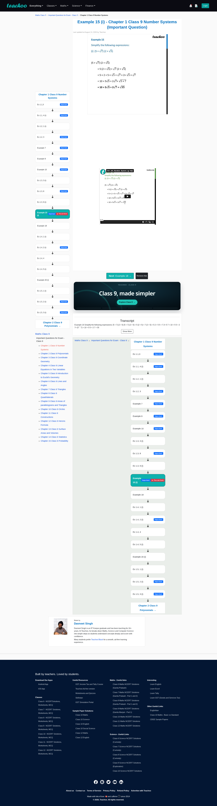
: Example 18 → (120, 276)
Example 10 (52, 170)
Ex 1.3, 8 (52, 191)
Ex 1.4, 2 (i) (52, 247)
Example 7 (52, 148)
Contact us (80, 791)
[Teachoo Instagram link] (102, 782)
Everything (35, 6)
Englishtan (154, 710)
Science (76, 6)
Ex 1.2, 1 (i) (41, 126)
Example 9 (52, 159)
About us (70, 791)
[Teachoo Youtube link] (115, 782)
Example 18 (42, 226)
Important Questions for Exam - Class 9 (63, 15)
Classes (51, 6)
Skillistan (79, 698)
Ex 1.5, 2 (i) (52, 302)
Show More (127, 331)
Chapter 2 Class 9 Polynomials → (52, 324)
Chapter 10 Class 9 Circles (53, 409)
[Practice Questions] (196, 5)
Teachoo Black (97, 640)
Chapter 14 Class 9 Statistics (54, 437)
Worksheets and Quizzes (85, 693)
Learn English (155, 684)
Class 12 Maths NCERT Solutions (126, 726)
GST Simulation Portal (84, 702)
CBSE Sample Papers (159, 719)
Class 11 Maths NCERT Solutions (126, 721)
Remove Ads (142, 276)
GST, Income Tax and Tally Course (89, 684)
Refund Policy (123, 791)
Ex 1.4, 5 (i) (41, 269)
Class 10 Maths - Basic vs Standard (164, 715)
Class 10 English (82, 724)
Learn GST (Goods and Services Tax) (165, 698)
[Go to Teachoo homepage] (17, 6)
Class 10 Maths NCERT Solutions (126, 717)
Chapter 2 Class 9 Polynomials (54, 353)
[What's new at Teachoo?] (190, 5)
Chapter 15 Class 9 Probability (54, 441)
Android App (43, 684)
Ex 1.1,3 (52, 105)
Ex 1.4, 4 (40, 258)
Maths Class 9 (40, 15)
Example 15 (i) (52, 214)
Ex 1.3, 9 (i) (41, 202)
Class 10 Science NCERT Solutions (127, 771)
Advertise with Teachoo (141, 791)
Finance (89, 6)
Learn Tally (154, 693)
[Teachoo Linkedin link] (121, 782)
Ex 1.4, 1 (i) (41, 237)
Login (205, 6)
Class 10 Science (82, 719)
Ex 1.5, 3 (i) (52, 312)
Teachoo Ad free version (85, 689)
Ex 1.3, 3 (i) (41, 180)
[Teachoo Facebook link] (96, 782)
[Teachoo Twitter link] (108, 782)
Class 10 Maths (81, 715)
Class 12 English (82, 737)
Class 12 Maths (81, 733)
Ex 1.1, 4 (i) (52, 115)
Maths (63, 6)
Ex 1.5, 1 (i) (41, 291)
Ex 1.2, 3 (52, 137)
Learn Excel (155, 689)
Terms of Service (94, 791)
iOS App (41, 689)
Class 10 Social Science (85, 728)
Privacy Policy (109, 791)
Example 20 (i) (43, 280)
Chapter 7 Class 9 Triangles (53, 389)
